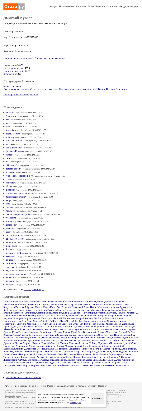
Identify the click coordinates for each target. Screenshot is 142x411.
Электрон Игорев (22, 318)
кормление (11, 263)
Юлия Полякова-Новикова (25, 332)
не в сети (10, 281)
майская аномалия (15, 140)
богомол (10, 249)
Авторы (53, 6)
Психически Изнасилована (77, 354)
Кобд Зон (10, 211)
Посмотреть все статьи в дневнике (20, 94)
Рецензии (81, 6)
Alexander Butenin (12, 329)
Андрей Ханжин (84, 318)
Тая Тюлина (86, 324)
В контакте (11, 116)
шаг (7, 161)
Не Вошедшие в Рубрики (125, 351)
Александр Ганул (51, 362)
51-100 (27, 289)
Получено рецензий (13, 68)
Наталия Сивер (47, 324)
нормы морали (13, 133)
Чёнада (120, 304)
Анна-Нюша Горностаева (116, 365)
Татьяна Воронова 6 (92, 365)
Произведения (66, 6)
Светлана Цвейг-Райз (14, 362)
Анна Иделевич (76, 315)
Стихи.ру (92, 386)
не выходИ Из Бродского (18, 253)
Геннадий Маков (53, 326)
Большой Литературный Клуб (109, 346)
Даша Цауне (90, 307)
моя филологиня (14, 147)
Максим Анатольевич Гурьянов (113, 307)
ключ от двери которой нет (19, 214)
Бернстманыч (59, 329)
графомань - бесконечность (20, 175)
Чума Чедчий (67, 321)
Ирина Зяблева (121, 335)
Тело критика (12, 235)
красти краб (12, 225)
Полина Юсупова (76, 360)
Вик (132, 335)
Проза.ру (102, 386)
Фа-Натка (39, 326)
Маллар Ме (52, 348)
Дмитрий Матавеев (37, 360)
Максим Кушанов (70, 362)
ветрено (10, 154)
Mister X (107, 351)
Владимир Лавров (69, 337)
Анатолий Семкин (114, 318)
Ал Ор (21, 360)
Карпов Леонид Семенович (104, 321)
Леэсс (6, 354)
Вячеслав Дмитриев (13, 351)
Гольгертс (87, 348)
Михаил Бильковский (14, 315)
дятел (8, 232)
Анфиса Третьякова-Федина (51, 357)
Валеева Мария (62, 332)
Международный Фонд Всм (79, 346)
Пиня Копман (46, 332)
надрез (9, 200)
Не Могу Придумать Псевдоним (105, 343)
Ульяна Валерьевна (34, 351)
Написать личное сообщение (18, 58)
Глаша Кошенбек (51, 307)
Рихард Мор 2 (23, 346)
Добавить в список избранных (50, 58)
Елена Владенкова (72, 312)
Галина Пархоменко (16, 340)
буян (8, 203)
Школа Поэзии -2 (100, 340)
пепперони (11, 242)
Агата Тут (57, 312)
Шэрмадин (108, 360)
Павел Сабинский (50, 343)
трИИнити (11, 217)
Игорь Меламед (82, 340)
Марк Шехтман (65, 340)
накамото (10, 256)
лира (8, 123)
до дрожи (10, 260)
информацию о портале (13, 397)
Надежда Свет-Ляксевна (88, 310)
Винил (23, 304)
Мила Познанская (57, 360)
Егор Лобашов (87, 337)
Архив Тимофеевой (80, 304)
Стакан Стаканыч (66, 310)
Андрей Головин (114, 324)
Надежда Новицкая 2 (109, 357)
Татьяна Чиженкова (107, 332)
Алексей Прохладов (42, 318)
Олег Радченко (105, 335)
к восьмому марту (15, 238)
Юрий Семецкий (37, 354)
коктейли (10, 189)
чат (7, 119)
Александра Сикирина (28, 365)
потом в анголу (13, 168)
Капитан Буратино (72, 301)
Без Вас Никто (82, 321)
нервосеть (11, 277)
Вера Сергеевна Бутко (67, 324)
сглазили (10, 179)
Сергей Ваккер (43, 312)
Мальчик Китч (25, 326)
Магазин (100, 6)
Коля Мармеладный (92, 351)
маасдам (10, 228)
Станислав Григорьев (96, 315)
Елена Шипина (73, 357)
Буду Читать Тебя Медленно (42, 340)
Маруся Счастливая (57, 315)
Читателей (8, 74)
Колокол (126, 310)
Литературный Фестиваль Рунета (99, 312)
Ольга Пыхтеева (84, 326)
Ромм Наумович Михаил (79, 329)
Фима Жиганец (100, 354)
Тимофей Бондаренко (70, 348)
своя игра (10, 158)
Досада (9, 207)
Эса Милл (99, 318)
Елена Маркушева (31, 301)
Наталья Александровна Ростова (109, 329)
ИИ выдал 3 (11, 165)
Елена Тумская (128, 348)
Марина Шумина (31, 343)
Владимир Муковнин (93, 301)
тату (8, 126)
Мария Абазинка (61, 365)
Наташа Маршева (54, 351)
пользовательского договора (115, 390)
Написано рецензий (13, 71)
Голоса (15, 335)
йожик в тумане (13, 221)
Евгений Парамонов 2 (92, 362)
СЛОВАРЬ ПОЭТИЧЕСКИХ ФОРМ (23, 377)
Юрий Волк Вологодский (84, 332)
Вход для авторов (128, 6)
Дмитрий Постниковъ (64, 318)
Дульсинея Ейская (12, 343)
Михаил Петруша (19, 354)
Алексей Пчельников (37, 304)
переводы (10, 172)
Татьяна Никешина (111, 310)
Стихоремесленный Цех (123, 326)
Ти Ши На (54, 321)
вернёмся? (11, 182)
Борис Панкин (28, 357)
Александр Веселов (35, 348)
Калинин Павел (89, 357)
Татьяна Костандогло (31, 335)
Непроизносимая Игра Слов (17, 321)
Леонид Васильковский (103, 304)
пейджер (10, 137)
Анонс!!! (10, 112)
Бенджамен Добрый (122, 337)
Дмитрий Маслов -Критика (106, 348)
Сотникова (30, 312)
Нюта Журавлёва (50, 337)
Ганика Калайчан (12, 301)
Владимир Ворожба (36, 315)
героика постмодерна (16, 193)
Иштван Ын (35, 337)
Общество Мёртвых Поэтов (28, 307)
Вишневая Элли (55, 354)
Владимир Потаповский (122, 340)
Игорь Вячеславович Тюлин (37, 329)
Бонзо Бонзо (69, 326)
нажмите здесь (75, 403)
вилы (8, 144)
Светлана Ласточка (87, 335)
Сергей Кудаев (116, 354)
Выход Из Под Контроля (15, 337)
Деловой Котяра (72, 351)
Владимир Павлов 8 (13, 312)
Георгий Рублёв (34, 362)
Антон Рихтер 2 (48, 310)
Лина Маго (45, 365)
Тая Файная (98, 324)
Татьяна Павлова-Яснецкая (74, 343)
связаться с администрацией (32, 397)
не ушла (10, 270)
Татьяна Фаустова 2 (127, 312)
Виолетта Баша (103, 337)
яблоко (9, 186)
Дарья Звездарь (94, 360)
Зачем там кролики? (16, 197)
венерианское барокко (17, 274)
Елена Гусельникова (52, 301)
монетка (10, 267)
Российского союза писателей (69, 407)
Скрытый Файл (40, 321)
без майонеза (12, 130)
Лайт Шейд (63, 304)
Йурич (36, 310)
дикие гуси (11, 246)
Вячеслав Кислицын (66, 335)
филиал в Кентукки (15, 151)
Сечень (53, 304)
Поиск (91, 6)
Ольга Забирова (112, 362)
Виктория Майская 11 (28, 324)
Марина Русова (102, 326)
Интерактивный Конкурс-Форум (47, 346)
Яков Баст (75, 365)
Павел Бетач (49, 335)
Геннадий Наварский (72, 307)
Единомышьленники (13, 348)
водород (10, 284)
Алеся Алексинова (124, 360)
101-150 (36, 289)
